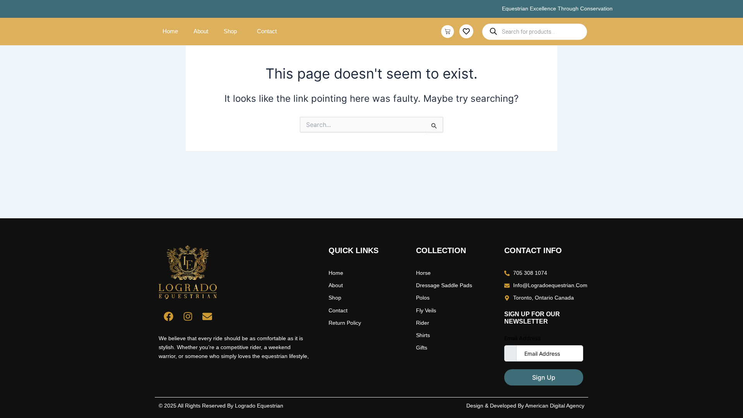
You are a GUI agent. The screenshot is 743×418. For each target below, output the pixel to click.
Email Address (522, 338)
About (200, 31)
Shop (230, 31)
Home (170, 31)
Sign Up (543, 377)
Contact (267, 31)
